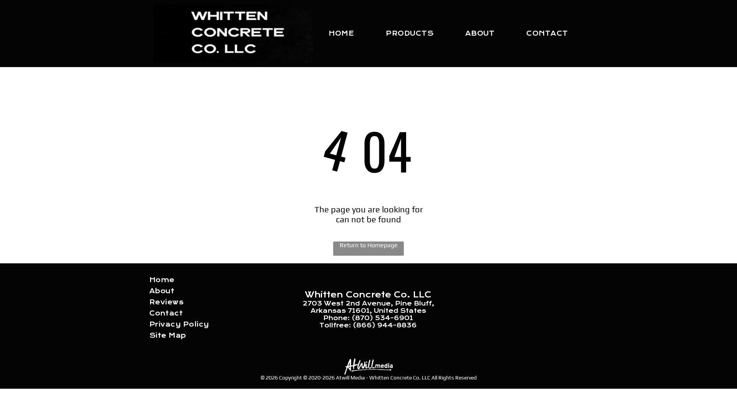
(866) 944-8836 (385, 325)
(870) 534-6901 (382, 318)
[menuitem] (341, 33)
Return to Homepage (369, 245)
